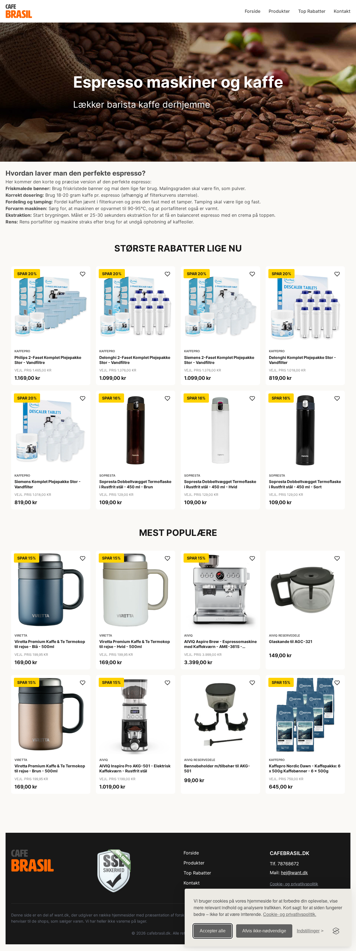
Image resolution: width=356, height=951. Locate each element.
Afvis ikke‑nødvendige (264, 930)
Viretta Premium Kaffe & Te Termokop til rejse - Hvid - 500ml (134, 644)
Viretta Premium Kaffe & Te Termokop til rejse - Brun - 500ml (49, 768)
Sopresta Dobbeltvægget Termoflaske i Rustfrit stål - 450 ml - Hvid (220, 484)
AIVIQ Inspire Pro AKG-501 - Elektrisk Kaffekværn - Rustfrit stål (134, 768)
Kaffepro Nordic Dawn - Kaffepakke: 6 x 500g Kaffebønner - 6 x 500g (304, 768)
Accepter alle (213, 930)
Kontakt (342, 11)
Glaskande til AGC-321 (290, 641)
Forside (252, 11)
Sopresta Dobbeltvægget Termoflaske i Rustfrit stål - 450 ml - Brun (135, 484)
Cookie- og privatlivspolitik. (289, 914)
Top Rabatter (311, 11)
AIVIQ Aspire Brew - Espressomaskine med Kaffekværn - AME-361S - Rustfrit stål (220, 646)
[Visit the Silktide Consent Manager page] (336, 931)
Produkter (279, 11)
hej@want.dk (294, 872)
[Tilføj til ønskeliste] (83, 274)
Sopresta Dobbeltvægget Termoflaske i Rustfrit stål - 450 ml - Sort (305, 484)
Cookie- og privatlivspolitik (294, 883)
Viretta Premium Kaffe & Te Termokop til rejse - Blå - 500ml (49, 644)
